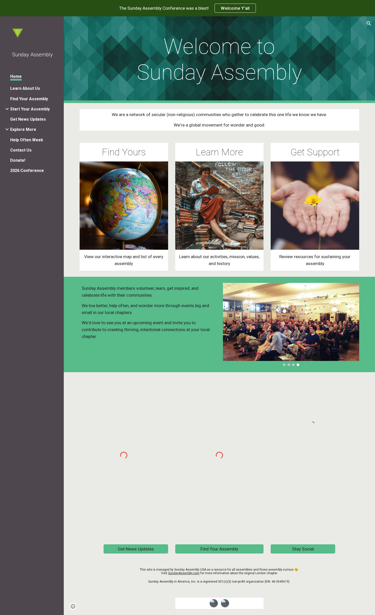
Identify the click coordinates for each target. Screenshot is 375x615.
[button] (369, 23)
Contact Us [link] (21, 150)
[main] (219, 59)
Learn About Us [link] (25, 88)
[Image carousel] (291, 324)
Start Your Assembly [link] (30, 109)
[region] (187, 8)
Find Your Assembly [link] (29, 98)
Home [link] (16, 76)
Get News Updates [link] (28, 119)
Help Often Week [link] (26, 139)
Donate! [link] (17, 160)
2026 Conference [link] (27, 170)
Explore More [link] (23, 129)
